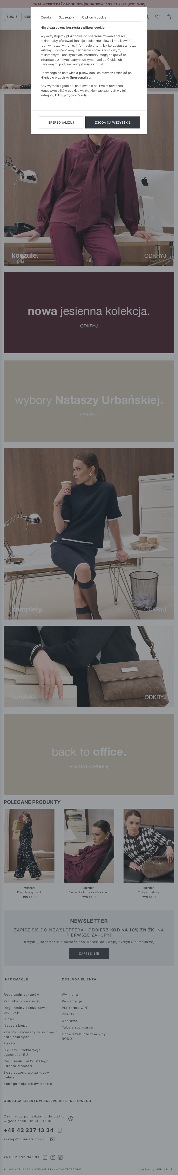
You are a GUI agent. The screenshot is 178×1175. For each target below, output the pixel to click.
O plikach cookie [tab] (94, 17)
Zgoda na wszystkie (112, 122)
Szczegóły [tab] (66, 17)
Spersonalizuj (61, 122)
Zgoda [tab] (46, 17)
